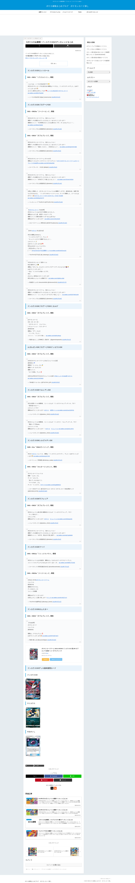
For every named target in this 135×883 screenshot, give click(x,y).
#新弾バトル (53, 410)
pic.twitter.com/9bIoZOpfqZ (35, 125)
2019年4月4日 (54, 523)
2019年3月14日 (57, 183)
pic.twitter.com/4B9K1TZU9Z (67, 562)
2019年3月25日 (54, 254)
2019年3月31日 (66, 339)
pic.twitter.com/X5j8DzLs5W (56, 278)
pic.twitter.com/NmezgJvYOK (41, 456)
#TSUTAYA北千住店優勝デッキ (41, 250)
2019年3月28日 (57, 298)
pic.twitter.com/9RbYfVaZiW (35, 93)
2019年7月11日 (64, 566)
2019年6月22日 (56, 97)
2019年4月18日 (57, 129)
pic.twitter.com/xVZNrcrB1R (52, 219)
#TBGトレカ (57, 376)
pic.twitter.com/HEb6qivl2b (64, 519)
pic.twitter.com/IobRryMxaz (53, 335)
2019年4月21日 (57, 601)
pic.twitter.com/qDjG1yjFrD (66, 428)
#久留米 (60, 195)
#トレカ (49, 597)
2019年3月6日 (57, 151)
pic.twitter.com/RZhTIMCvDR (70, 294)
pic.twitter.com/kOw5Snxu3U (58, 250)
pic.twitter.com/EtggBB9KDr (53, 485)
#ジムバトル (54, 428)
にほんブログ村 (91, 92)
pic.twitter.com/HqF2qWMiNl (64, 535)
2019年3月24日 (54, 414)
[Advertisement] (67, 26)
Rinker (47, 653)
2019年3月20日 (51, 640)
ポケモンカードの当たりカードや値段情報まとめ (98, 62)
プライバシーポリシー (105, 878)
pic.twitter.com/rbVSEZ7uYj (59, 597)
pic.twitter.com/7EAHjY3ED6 (65, 179)
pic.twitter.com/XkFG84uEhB (46, 163)
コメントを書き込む (53, 865)
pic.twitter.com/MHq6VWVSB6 (68, 147)
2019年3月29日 (54, 433)
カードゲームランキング (93, 97)
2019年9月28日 (42, 491)
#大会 (56, 195)
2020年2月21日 (58, 460)
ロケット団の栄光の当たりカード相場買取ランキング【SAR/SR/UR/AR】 (98, 53)
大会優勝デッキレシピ (39, 765)
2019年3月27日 (62, 282)
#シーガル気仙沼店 (52, 91)
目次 (52, 63)
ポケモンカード (30, 765)
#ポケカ (59, 161)
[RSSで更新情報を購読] (55, 788)
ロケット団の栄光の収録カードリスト (97, 57)
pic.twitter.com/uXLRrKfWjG (35, 378)
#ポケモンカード (63, 91)
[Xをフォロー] (52, 788)
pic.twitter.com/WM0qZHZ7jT (36, 198)
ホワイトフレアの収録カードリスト (97, 46)
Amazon (45, 659)
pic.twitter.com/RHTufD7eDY (50, 636)
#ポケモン (52, 195)
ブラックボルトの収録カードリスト (97, 49)
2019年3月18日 (58, 202)
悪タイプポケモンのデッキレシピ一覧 (36, 58)
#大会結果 (64, 376)
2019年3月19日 (62, 223)
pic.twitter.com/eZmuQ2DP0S (65, 410)
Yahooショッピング (56, 659)
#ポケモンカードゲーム (68, 161)
